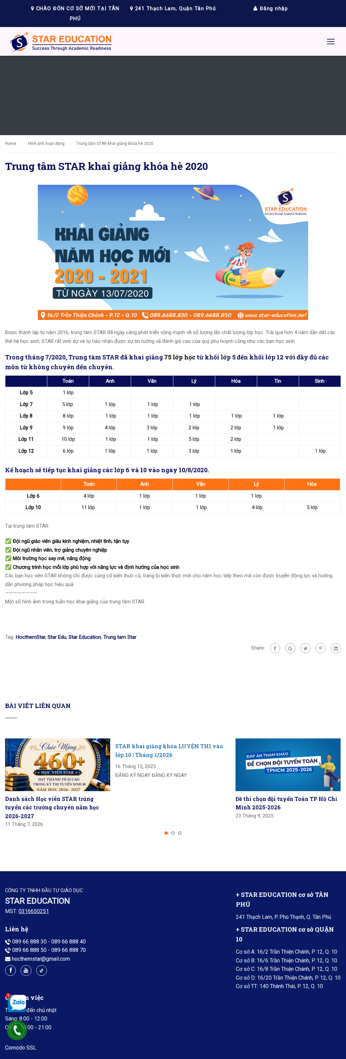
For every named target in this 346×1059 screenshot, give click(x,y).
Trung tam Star (120, 637)
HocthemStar (30, 637)
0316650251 (34, 911)
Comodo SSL (20, 1047)
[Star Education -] (61, 43)
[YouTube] (26, 970)
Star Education (85, 637)
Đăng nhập (273, 8)
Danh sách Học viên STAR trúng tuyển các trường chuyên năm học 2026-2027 (52, 807)
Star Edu (57, 637)
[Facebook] (275, 648)
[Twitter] (305, 648)
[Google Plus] (290, 648)
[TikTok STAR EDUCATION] (41, 970)
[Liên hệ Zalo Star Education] (15, 1003)
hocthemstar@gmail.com (41, 959)
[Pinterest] (321, 648)
